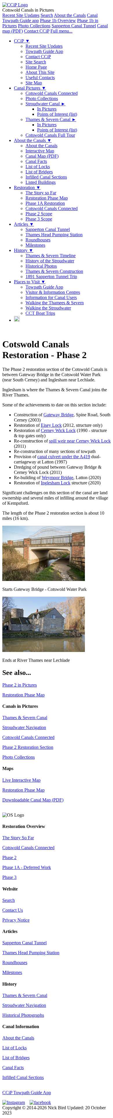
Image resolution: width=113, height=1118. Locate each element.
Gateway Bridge (58, 414)
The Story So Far (18, 837)
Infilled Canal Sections (46, 177)
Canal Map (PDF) (42, 156)
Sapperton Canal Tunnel (74, 25)
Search (47, 15)
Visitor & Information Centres (52, 292)
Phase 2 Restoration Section (27, 747)
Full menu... (61, 31)
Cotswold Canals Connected (51, 93)
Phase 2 (9, 857)
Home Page (36, 67)
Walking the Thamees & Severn (54, 302)
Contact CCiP (36, 31)
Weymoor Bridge (57, 477)
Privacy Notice (16, 920)
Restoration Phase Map (46, 197)
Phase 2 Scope (38, 213)
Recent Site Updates (20, 15)
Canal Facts (36, 161)
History (23, 250)
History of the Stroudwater (49, 260)
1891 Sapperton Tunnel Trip (51, 276)
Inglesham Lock (55, 482)
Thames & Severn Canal (50, 119)
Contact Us (12, 910)
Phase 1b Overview (58, 20)
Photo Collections (34, 25)
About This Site (39, 72)
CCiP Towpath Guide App (26, 1092)
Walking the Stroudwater (48, 307)
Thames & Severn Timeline (50, 255)
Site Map (33, 82)
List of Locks (37, 166)
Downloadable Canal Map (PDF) (32, 799)
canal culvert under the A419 (63, 456)
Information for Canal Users (51, 297)
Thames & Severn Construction (54, 271)
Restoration (27, 187)
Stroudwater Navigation (24, 727)
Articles (24, 224)
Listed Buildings (40, 182)
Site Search (35, 61)
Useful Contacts (40, 77)
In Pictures (47, 108)
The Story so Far (40, 192)
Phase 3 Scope (38, 218)
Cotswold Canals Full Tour (50, 135)
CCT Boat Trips (40, 313)
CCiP (22, 40)
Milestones (35, 245)
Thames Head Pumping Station (54, 234)
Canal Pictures (30, 88)
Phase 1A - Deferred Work (26, 867)
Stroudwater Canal (45, 103)
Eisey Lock (51, 425)
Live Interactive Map (21, 780)
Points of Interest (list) (57, 114)
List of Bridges (39, 171)
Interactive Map (39, 150)
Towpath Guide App (44, 51)
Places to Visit (29, 281)
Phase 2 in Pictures (19, 684)
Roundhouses (37, 239)
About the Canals (70, 15)
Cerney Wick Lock (58, 430)
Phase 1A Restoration (45, 203)
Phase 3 (9, 877)
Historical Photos (41, 266)
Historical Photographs (23, 1015)
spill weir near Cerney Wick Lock (80, 440)
